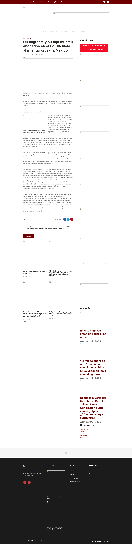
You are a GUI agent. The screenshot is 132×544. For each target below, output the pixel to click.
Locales (65, 31)
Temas (74, 31)
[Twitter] (108, 2)
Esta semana (54, 31)
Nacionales (27, 38)
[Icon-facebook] (104, 2)
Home (44, 31)
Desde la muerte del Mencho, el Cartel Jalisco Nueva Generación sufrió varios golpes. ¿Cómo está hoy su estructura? (35, 314)
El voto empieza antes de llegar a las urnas (34, 272)
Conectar (84, 31)
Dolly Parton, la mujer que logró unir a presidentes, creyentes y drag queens (61, 313)
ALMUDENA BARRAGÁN (31, 112)
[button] (107, 31)
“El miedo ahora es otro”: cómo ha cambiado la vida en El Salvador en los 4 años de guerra (60, 273)
